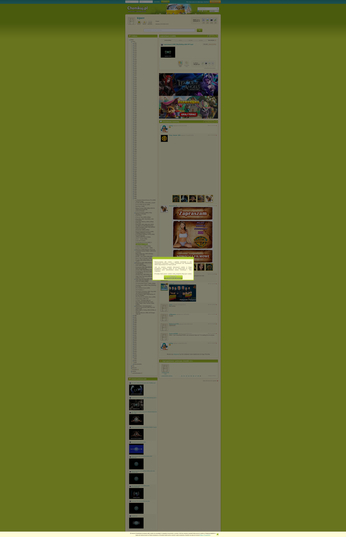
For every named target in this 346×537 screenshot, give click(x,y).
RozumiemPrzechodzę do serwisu (173, 277)
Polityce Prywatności (205, 535)
